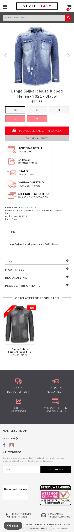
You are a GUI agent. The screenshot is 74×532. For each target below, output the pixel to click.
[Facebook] (4, 446)
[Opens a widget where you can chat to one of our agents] (12, 526)
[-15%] (20, 323)
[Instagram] (11, 446)
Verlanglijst (39, 138)
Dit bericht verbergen (38, 529)
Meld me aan (56, 469)
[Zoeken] (68, 18)
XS (15, 110)
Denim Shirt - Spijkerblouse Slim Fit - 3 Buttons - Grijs (19, 351)
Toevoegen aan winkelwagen (40, 130)
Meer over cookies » (60, 529)
